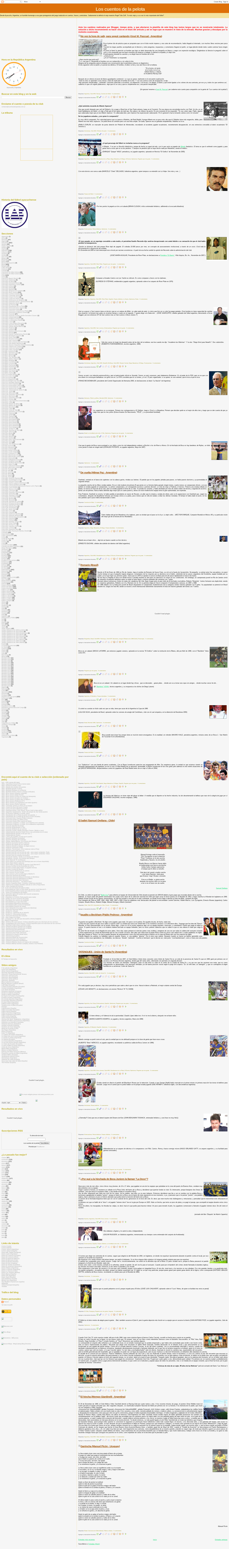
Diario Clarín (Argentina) (9, 1254)
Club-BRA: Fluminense (9, 366)
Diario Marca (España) (9, 1274)
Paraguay (91, 1311)
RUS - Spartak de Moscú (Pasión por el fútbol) (16, 928)
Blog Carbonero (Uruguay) (10, 982)
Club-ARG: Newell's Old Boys (105, 363)
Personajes (141, 638)
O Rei (102, 433)
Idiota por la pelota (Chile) (10, 1028)
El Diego (122, 159)
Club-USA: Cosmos (8, 528)
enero (3, 1163)
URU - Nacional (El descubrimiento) (13, 929)
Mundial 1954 (6, 664)
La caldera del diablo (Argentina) (12, 1034)
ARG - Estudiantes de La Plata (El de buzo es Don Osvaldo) (21, 816)
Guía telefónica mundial (9, 1278)
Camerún (5, 269)
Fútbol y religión (7, 600)
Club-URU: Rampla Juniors (10, 521)
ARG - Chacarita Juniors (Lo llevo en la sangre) (17, 805)
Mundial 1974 (6, 672)
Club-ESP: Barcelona (112, 638)
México (4, 656)
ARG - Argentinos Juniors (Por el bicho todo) (16, 784)
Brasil (85, 433)
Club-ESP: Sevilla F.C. (9, 428)
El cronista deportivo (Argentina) (12, 999)
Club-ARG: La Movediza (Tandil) (12, 320)
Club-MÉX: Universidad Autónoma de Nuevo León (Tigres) (20, 486)
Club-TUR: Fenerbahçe (9, 507)
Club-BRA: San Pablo (9, 371)
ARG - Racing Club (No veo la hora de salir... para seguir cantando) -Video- (26, 853)
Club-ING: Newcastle (8, 458)
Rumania (5, 709)
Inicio (155, 1540)
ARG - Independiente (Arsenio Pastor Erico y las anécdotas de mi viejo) (25, 832)
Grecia (4, 603)
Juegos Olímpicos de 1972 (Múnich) (13, 639)
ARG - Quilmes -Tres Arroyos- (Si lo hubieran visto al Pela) (20, 849)
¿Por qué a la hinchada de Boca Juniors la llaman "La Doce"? (114, 1179)
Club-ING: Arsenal (7, 445)
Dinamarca (5, 549)
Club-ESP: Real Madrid (96, 783)
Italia (3, 624)
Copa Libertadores (8, 535)
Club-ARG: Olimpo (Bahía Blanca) (13, 326)
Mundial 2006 (103, 398)
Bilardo (183, 146)
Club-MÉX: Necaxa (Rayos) (10, 481)
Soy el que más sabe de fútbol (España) (14, 1061)
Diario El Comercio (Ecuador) (11, 1255)
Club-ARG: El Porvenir (9, 304)
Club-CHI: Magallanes (9, 379)
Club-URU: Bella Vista (9, 509)
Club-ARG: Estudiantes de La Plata (100, 159)
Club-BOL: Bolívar (7, 356)
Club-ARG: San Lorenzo (97, 328)
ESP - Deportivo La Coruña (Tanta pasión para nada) (19, 897)
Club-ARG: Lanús (7, 321)
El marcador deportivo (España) (12, 1000)
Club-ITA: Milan (6, 473)
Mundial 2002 (6, 682)
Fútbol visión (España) (9, 1016)
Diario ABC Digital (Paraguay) (11, 1252)
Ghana (4, 602)
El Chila (86, 1311)
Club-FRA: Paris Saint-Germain (12, 439)
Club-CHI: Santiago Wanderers (12, 382)
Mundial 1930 (6, 658)
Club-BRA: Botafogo (8, 360)
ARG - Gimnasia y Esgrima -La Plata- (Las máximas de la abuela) (23, 822)
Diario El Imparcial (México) (10, 1258)
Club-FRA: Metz (7, 435)
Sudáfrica (5, 717)
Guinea (4, 607)
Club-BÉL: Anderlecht (9, 351)
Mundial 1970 (6, 670)
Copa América (6, 534)
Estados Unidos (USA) (9, 577)
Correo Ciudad (6, 1246)
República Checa (7, 706)
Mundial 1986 (92, 722)
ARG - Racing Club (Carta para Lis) (13, 850)
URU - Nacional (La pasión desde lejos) (14, 934)
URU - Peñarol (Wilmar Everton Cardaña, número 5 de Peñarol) (22, 943)
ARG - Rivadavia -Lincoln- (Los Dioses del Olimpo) (18, 858)
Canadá (4, 270)
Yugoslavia (5, 737)
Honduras (5, 611)
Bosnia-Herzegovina (8, 263)
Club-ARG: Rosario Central (121, 363)
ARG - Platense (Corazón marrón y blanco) (15, 843)
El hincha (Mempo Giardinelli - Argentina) (103, 1396)
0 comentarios (116, 93)
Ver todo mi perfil (7, 1305)
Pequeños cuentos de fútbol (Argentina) (14, 1053)
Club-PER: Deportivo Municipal (12, 492)
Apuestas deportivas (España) (11, 972)
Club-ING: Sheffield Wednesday (12, 462)
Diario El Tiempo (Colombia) (11, 1264)
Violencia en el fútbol (8, 735)
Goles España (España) (9, 1017)
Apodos (86, 973)
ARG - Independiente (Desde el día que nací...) (17, 833)
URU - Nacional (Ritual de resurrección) (14, 937)
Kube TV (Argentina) (8, 1033)
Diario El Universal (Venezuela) (12, 1266)
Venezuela (5, 732)
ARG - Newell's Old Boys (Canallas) (13, 838)
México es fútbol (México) (10, 1050)
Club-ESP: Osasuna (8, 416)
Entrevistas (5, 571)
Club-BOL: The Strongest (10, 357)
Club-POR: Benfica (8, 498)
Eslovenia (5, 574)
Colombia (5, 532)
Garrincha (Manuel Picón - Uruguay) (100, 1446)
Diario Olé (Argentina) (9, 1275)
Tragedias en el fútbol (9, 723)
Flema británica (97, 229)
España (111, 299)
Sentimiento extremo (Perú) (10, 1056)
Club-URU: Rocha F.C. (9, 524)
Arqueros (92, 299)
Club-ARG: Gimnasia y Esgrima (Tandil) (14, 312)
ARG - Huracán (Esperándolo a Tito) (13, 827)
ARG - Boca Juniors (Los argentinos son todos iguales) (19, 802)
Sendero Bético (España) (10, 1055)
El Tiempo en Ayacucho (9, 959)
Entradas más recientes (86, 1540)
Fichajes (4, 1006)
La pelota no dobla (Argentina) (11, 1037)
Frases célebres (118, 299)
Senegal (4, 712)
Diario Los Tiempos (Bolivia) (11, 1272)
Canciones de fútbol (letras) (95, 1530)
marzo (4, 1167)
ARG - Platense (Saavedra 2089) (12, 847)
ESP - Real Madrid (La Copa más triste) (14, 901)
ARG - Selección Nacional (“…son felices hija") (17, 881)
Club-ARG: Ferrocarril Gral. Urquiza (13, 308)
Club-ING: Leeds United (9, 452)
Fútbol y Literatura (7, 596)
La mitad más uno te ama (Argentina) (14, 1036)
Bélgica (4, 258)
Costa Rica (5, 540)
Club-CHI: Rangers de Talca (11, 380)
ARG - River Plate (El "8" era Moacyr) (13, 860)
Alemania (86, 398)
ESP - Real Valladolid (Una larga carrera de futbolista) (19, 908)
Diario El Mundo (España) (10, 1261)
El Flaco (4, 559)
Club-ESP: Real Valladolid (10, 425)
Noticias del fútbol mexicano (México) (14, 1051)
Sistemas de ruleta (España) (11, 1059)
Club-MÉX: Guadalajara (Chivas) (12, 480)
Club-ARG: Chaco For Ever (10, 297)
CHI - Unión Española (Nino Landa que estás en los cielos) (21, 891)
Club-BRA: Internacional (9, 370)
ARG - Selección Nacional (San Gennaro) (15, 880)
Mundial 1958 (6, 665)
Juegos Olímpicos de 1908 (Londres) (14, 630)
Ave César (93, 1003)
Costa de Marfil (6, 538)
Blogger (43, 1349)
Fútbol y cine (6, 589)
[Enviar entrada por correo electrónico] (116, 229)
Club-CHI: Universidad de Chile (96, 905)
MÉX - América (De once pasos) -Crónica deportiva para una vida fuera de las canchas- (30, 922)
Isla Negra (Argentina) (9, 1030)
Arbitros (4, 247)
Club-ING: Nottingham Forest (11, 459)
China (3, 277)
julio (3, 1174)
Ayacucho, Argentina (14, 87)
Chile (85, 905)
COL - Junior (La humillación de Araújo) (14, 892)
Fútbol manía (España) (9, 1011)
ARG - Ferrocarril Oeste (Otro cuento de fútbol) (16, 821)
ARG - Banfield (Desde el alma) (12, 788)
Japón (4, 627)
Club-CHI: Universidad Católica (12, 385)
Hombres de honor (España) (11, 1027)
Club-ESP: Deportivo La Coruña (12, 411)
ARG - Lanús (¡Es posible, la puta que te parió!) (17, 836)
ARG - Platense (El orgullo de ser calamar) (15, 844)
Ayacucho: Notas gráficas (10, 979)
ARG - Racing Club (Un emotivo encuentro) (16, 855)
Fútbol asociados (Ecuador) (10, 1010)
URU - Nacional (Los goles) (10, 936)
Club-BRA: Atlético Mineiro (10, 359)
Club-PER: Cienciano (9, 490)
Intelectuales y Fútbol (90, 811)
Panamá (4, 693)
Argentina (87, 93)
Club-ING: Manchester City (10, 455)
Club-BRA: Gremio (8, 368)
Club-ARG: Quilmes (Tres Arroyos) (13, 331)
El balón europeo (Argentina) (11, 997)
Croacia (4, 541)
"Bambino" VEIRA (102, 687)
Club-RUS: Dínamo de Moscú (11, 503)
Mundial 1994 (6, 679)
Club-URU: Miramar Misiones (11, 515)
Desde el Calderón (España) (11, 993)
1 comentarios (121, 264)
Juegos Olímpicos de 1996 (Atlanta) (13, 642)
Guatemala (5, 605)
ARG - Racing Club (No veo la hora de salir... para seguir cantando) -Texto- (26, 852)
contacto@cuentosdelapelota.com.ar (13, 107)
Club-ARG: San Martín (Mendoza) (12, 343)
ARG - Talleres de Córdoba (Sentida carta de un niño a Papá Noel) (23, 884)
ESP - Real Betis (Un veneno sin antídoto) (15, 900)
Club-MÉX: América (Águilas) (11, 478)
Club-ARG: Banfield (8, 289)
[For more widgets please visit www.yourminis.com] (37, 1094)
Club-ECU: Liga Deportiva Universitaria (14, 400)
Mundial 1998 (6, 681)
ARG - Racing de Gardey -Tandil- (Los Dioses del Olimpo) (20, 857)
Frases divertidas (110, 528)
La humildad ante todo (94, 433)
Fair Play (4, 579)
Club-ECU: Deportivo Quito (10, 397)
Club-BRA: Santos (7, 373)
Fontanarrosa (148, 363)
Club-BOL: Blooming (8, 354)
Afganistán (5, 236)
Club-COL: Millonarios (9, 393)
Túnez (4, 726)
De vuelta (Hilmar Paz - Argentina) (99, 472)
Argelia (4, 249)
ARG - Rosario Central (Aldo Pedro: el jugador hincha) (19, 867)
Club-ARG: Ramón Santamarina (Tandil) (15, 334)
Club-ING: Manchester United (11, 456)
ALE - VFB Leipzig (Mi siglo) (11, 782)
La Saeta (125, 299)
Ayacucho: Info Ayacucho (10, 975)
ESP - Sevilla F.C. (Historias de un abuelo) (15, 912)
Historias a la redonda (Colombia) (12, 1022)
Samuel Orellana (221, 888)
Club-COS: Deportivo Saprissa (11, 394)
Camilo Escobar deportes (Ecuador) (13, 986)
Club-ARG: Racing (95, 93)
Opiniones (134, 159)
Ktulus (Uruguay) (7, 1031)
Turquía (4, 727)
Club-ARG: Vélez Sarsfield (97, 1436)
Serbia (4, 713)
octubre (4, 1157)
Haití (3, 608)
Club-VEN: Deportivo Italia (10, 529)
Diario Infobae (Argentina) (10, 1268)
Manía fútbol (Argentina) (9, 1048)
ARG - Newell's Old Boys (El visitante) (14, 840)
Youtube (4, 1286)
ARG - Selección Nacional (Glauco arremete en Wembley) (20, 877)
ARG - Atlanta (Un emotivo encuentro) (14, 787)
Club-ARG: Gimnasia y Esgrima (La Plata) (15, 311)
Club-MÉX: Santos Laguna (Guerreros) (14, 483)
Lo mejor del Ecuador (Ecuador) (12, 1044)
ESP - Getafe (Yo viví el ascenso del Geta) (15, 898)
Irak (3, 619)
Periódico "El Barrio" (167, 255)
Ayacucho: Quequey (8, 980)
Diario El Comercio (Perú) (10, 1257)
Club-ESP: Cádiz (7, 408)
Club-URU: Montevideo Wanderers (13, 517)
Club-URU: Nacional (8, 518)
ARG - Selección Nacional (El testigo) (14, 875)
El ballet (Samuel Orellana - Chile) (96, 820)
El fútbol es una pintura (9, 560)
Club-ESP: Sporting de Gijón (11, 430)
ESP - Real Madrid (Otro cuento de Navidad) (16, 905)
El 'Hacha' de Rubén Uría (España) (13, 996)
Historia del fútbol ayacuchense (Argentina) (16, 1020)
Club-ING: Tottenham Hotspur (11, 466)
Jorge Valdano (6, 628)
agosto (4, 1176)
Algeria (4, 241)
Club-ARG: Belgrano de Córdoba (12, 290)
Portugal (4, 704)
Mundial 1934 (6, 659)
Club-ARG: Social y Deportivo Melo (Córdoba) (16, 345)
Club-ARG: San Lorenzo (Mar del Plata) (14, 342)
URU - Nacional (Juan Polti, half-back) (14, 932)
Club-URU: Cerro (7, 510)
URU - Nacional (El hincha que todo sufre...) (16, 931)
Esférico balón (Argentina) (10, 1003)
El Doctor (128, 159)
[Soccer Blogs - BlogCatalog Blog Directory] (16, 1344)
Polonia (4, 703)
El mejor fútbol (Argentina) (10, 1002)
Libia (3, 653)
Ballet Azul (104, 895)
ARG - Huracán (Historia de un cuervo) (14, 829)
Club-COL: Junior (7, 391)
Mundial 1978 (6, 673)
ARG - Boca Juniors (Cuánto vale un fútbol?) (16, 799)
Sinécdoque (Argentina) (9, 1058)
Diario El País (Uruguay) (9, 1263)
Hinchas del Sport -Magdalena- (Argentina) (15, 1019)
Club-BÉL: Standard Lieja (10, 352)
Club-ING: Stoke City (8, 464)
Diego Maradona (115, 159)
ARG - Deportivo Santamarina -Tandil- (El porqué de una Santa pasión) (25, 812)
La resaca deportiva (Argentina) (12, 1041)
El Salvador (5, 566)
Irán (3, 620)
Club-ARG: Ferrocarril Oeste (11, 309)
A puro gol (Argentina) (9, 969)
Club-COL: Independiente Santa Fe (13, 390)
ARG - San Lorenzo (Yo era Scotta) (13, 872)
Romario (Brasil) (89, 565)
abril (3, 1169)
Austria (4, 255)
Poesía (107, 905)
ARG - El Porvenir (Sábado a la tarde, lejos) (16, 813)
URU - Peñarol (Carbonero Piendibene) (14, 940)
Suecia (4, 718)
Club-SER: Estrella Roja (9, 506)
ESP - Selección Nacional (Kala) (12, 909)
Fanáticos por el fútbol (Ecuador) (12, 1005)
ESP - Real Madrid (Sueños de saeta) (14, 906)
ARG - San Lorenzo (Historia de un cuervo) (15, 871)
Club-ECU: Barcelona (9, 396)
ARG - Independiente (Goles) (11, 835)
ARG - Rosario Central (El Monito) (12, 869)
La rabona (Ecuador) (8, 1039)
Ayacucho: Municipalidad (10, 977)
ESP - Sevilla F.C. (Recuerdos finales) (14, 914)
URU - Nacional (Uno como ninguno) (14, 939)
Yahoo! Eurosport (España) (10, 1285)
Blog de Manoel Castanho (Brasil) (12, 983)
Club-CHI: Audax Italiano (10, 374)
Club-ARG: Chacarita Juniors (11, 295)
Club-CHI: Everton (7, 377)
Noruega (4, 689)
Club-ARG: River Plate (96, 264)
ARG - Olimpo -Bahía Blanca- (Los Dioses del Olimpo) (19, 841)
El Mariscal (5, 562)
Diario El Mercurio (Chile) (10, 1260)
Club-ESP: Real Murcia (9, 421)
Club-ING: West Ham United (11, 467)
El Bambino (93, 696)
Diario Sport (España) (9, 1277)
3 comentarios (120, 1436)
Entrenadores (88, 229)
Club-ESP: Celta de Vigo (10, 410)
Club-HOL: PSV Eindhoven (10, 444)
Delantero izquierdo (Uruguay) (11, 991)
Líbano (4, 650)
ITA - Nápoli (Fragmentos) (10, 920)
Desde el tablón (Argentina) (10, 994)
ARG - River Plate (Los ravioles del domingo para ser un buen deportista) (25, 861)
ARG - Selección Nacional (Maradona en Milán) (17, 878)
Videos (4, 734)
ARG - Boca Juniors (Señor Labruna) (13, 804)
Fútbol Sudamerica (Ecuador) (11, 1014)
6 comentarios (113, 1218)
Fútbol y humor (6, 594)
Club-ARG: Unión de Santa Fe (97, 973)
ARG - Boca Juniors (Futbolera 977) (13, 801)
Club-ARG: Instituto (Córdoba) (11, 318)
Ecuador (104, 131)
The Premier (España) (9, 1062)
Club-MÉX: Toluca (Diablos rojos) (12, 484)
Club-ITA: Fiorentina (8, 469)
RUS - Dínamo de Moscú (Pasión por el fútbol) (16, 926)
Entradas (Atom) (94, 1544)
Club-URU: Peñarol (96, 131)
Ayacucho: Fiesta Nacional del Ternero (14, 974)
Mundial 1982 (6, 675)
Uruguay (111, 1311)
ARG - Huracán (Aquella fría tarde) (13, 826)
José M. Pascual (162, 89)
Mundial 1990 (6, 678)
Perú (3, 699)
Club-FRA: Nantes (7, 438)
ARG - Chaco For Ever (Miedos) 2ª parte (14, 809)
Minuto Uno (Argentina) (9, 1280)
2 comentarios (120, 528)
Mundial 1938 (6, 661)
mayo (3, 1171)
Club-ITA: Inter (6, 470)
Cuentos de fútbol (106, 93)
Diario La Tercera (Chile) (10, 1271)
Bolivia (4, 261)
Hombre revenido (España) (10, 1025)
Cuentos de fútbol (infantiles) (11, 546)
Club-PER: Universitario (9, 497)
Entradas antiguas (221, 1540)
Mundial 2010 (6, 686)
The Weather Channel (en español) (13, 1282)
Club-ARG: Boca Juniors (97, 1070)
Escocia (4, 572)
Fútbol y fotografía (7, 593)
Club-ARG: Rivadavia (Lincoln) (12, 335)
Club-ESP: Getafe (7, 414)
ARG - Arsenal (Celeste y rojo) (11, 785)
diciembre (5, 1161)
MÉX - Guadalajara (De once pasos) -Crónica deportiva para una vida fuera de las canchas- (31, 923)
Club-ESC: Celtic (7, 402)
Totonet (6, 1302)
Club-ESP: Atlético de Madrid (11, 405)
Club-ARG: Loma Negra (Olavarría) (13, 323)
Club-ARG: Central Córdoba (11, 294)
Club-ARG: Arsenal (8, 286)
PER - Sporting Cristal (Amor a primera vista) (16, 925)
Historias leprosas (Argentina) (11, 1024)
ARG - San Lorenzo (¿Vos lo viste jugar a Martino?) (18, 874)
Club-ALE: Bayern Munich (10, 278)
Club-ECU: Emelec (8, 399)
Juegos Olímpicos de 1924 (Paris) (12, 631)
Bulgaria (4, 266)
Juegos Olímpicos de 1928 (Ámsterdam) (15, 633)
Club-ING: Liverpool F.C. (9, 453)
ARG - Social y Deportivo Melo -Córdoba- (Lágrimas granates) (22, 883)
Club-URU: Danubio (8, 512)
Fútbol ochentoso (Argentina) (11, 1013)
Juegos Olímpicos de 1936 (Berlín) (13, 634)
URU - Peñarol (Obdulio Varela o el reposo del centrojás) (20, 942)
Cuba (3, 543)
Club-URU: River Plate (9, 523)
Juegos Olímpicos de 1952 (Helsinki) (13, 636)
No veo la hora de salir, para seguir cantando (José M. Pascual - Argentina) (121, 36)
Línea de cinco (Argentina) (10, 1047)
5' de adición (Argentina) (9, 968)
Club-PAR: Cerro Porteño (10, 487)
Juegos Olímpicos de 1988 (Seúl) (128, 638)
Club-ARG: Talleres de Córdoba (12, 346)
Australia (4, 253)
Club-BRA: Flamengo (100, 638)
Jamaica (4, 625)
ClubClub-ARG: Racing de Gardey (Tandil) (15, 531)
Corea (4, 537)
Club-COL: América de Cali (10, 388)
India (3, 614)
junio (3, 1172)
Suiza (3, 720)
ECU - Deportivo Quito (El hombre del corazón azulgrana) (20, 894)
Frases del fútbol (89, 194)
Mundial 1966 (6, 669)
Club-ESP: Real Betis (8, 418)
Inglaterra (5, 616)
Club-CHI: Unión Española (10, 383)
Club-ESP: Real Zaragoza (10, 427)
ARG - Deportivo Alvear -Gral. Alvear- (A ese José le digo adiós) (22, 810)
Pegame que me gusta (144, 159)
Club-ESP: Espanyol (8, 413)
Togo (3, 721)
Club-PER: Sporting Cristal (10, 495)
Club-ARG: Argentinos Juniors (11, 284)
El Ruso (4, 565)
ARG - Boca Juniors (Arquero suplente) (14, 793)
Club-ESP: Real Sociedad (10, 424)
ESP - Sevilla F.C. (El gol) (10, 911)
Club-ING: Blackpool (8, 447)
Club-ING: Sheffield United (10, 461)
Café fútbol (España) (8, 985)
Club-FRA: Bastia (7, 433)
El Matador (93, 1027)
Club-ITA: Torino (7, 476)
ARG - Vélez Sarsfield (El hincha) (12, 886)
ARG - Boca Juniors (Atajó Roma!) (13, 795)
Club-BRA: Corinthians (9, 362)
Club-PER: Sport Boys (9, 493)
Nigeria (4, 687)
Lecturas (4, 648)
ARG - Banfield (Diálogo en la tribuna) (14, 790)
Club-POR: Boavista (8, 500)
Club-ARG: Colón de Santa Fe (11, 298)
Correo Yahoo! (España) (9, 1251)
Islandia (4, 622)
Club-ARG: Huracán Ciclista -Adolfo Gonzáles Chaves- (19, 315)
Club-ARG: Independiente (10, 317)
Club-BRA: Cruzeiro (8, 363)
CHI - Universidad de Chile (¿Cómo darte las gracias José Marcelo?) (24, 889)
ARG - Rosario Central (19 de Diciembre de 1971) (18, 866)
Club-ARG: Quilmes (8, 329)
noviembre (5, 1159)
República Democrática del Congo (13, 707)
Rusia (136, 299)
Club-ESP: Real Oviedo (9, 422)
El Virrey (4, 568)
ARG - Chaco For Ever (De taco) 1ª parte (15, 807)
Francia (4, 583)
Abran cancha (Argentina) (10, 971)
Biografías (87, 638)
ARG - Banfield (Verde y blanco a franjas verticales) (18, 791)
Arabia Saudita (6, 246)
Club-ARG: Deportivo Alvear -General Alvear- (16, 301)
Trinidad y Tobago (7, 724)
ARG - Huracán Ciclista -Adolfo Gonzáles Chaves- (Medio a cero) (23, 830)
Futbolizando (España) (9, 1008)
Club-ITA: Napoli (7, 475)
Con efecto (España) (8, 989)
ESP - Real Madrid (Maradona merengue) (15, 903)
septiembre (5, 1178)
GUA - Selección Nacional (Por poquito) (14, 915)
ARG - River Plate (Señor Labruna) (13, 863)
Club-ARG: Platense (8, 328)
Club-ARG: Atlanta (7, 287)
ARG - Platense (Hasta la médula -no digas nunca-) (18, 846)
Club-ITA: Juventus (8, 472)
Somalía (4, 715)
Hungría (4, 613)
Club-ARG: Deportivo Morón (11, 303)
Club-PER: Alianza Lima (9, 489)
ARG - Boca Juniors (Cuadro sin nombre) (15, 798)
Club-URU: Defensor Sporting (11, 514)
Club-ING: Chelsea (8, 449)
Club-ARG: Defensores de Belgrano (13, 300)
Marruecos (5, 655)
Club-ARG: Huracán (8, 314)
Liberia (4, 651)
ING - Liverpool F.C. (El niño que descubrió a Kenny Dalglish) (21, 919)
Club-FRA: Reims (7, 441)
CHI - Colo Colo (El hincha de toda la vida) (15, 888)
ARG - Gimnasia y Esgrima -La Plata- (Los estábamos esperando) (23, 824)
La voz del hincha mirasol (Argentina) (14, 1042)
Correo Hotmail (6, 1247)
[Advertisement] (121, 23)
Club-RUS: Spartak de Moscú (11, 504)
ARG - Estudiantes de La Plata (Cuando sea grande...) (19, 815)
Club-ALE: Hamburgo (9, 280)
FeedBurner (40, 1147)
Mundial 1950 (6, 662)
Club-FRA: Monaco (8, 436)
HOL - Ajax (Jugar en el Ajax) (11, 917)
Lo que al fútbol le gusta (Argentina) (13, 1045)
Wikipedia (5, 1283)
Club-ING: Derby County (9, 450)
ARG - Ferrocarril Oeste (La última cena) (15, 819)
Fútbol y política (94, 398)
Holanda (4, 610)
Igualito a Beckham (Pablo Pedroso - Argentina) (106, 914)
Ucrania (4, 729)
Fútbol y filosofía (7, 591)
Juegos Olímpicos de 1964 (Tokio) (13, 638)
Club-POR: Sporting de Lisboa (11, 501)
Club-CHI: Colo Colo (99, 1387)
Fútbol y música (108, 1530)
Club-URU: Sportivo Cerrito (10, 526)
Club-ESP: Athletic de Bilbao (11, 404)
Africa (3, 238)
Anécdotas (87, 131)
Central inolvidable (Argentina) (11, 988)
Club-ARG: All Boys (8, 281)
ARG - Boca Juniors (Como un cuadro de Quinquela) (19, 796)
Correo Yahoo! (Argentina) (10, 1249)
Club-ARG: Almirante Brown (11, 283)
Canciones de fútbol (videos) (11, 273)
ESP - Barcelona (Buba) (9, 895)
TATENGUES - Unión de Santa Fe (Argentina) (102, 951)
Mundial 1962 (6, 667)
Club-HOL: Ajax (7, 442)
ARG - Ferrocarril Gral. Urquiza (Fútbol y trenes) (17, 818)
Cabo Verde (5, 267)
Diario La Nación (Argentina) (11, 1269)
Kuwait (4, 644)
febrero (4, 1165)
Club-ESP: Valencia (8, 431)
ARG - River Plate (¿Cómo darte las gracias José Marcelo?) (21, 864)
